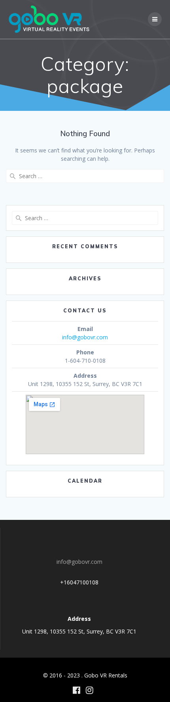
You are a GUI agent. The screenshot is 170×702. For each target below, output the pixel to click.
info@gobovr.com (85, 337)
